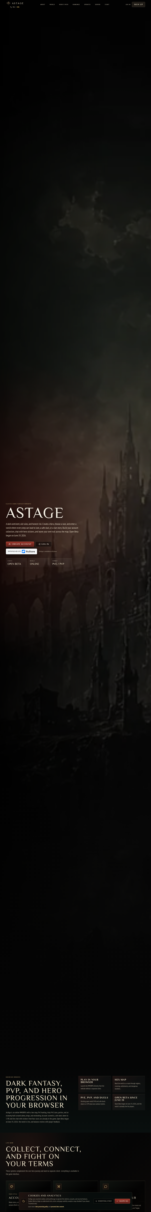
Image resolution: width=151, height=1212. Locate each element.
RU (14, 7)
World (52, 4)
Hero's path (63, 4)
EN (18, 7)
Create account (21, 544)
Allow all (123, 1201)
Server (97, 4)
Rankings (76, 4)
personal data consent (57, 1207)
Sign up (138, 4)
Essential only (105, 1201)
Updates (87, 4)
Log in (128, 4)
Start (107, 4)
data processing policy (41, 1207)
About (42, 4)
